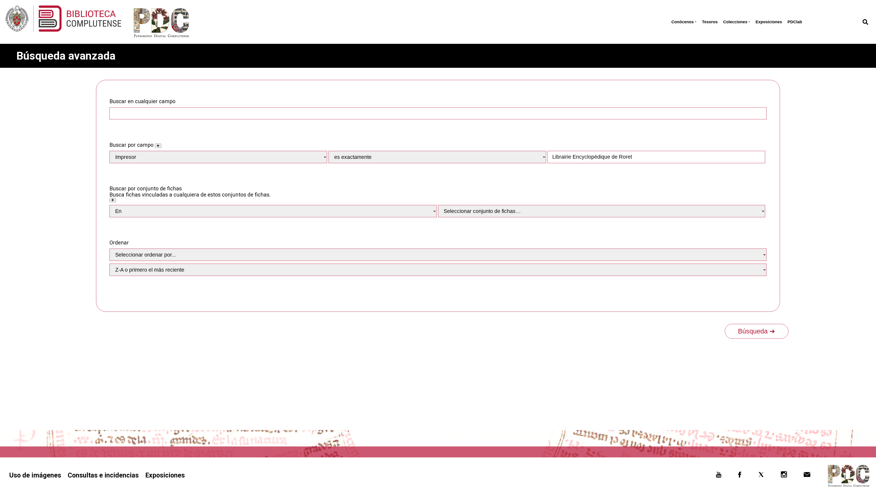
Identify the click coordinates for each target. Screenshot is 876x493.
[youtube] (718, 476)
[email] (807, 476)
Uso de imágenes (35, 475)
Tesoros (710, 22)
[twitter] (761, 476)
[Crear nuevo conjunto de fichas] (113, 200)
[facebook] (740, 476)
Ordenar (119, 243)
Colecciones (735, 22)
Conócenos (682, 22)
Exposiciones (769, 22)
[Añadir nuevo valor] (158, 146)
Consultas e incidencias (103, 475)
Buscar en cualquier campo (142, 101)
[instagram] (784, 476)
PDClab (794, 22)
